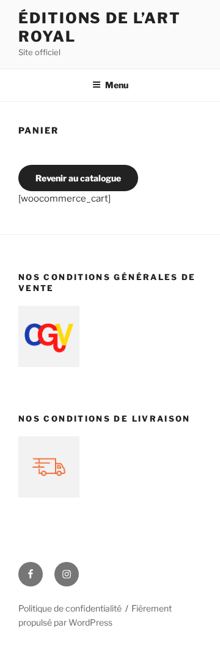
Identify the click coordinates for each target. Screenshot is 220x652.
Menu (116, 85)
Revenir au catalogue (78, 178)
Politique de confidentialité (70, 608)
